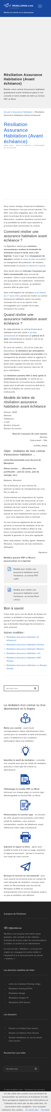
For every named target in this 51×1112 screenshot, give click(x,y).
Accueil (7, 112)
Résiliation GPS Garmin (19, 1002)
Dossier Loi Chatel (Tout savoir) (23, 1028)
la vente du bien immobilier (33, 259)
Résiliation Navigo (17, 993)
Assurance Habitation (22, 112)
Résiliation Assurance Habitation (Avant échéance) (23, 133)
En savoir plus (32, 1110)
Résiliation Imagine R (18, 998)
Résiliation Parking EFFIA (20, 988)
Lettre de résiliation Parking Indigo (25, 984)
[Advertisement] (25, 45)
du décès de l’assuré (35, 266)
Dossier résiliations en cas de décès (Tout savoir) (25, 1039)
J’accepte (45, 1110)
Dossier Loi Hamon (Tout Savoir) (24, 1033)
